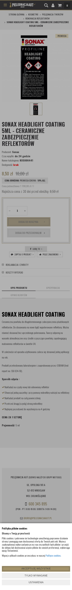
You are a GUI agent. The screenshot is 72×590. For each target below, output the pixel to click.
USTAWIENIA (36, 582)
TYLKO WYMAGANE (36, 575)
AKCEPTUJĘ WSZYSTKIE (36, 568)
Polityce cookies (53, 555)
